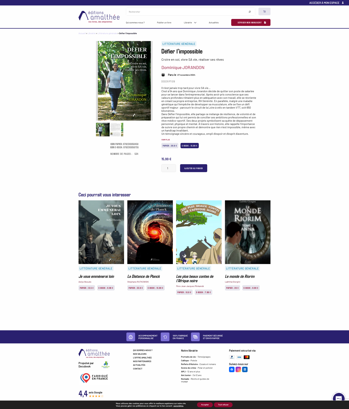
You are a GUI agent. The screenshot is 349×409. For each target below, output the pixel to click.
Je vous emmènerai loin (96, 276)
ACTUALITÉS (139, 365)
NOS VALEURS (139, 354)
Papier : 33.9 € (136, 288)
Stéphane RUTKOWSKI (138, 281)
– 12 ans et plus (190, 371)
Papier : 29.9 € (170, 145)
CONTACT (137, 368)
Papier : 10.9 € (184, 292)
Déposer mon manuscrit (250, 22)
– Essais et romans (198, 364)
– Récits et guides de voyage (195, 380)
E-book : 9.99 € (106, 288)
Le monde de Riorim (239, 276)
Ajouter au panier (193, 168)
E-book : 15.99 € (189, 145)
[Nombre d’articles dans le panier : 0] (264, 11)
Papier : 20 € (232, 288)
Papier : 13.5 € (87, 288)
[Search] (250, 11)
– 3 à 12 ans (191, 375)
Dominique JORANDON (182, 67)
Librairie (188, 22)
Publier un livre (164, 22)
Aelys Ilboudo (85, 281)
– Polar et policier (197, 367)
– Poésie (189, 360)
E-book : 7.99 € (203, 292)
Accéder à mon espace (324, 2)
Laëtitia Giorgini (232, 281)
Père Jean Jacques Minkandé (190, 286)
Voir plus (165, 140)
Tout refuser (223, 404)
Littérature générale (107, 33)
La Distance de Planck (143, 276)
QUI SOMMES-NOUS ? (142, 350)
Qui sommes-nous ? (135, 22)
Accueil (82, 33)
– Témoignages (195, 356)
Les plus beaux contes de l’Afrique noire (194, 278)
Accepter (205, 404)
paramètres (178, 406)
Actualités (214, 22)
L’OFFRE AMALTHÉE (142, 357)
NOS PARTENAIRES (142, 361)
